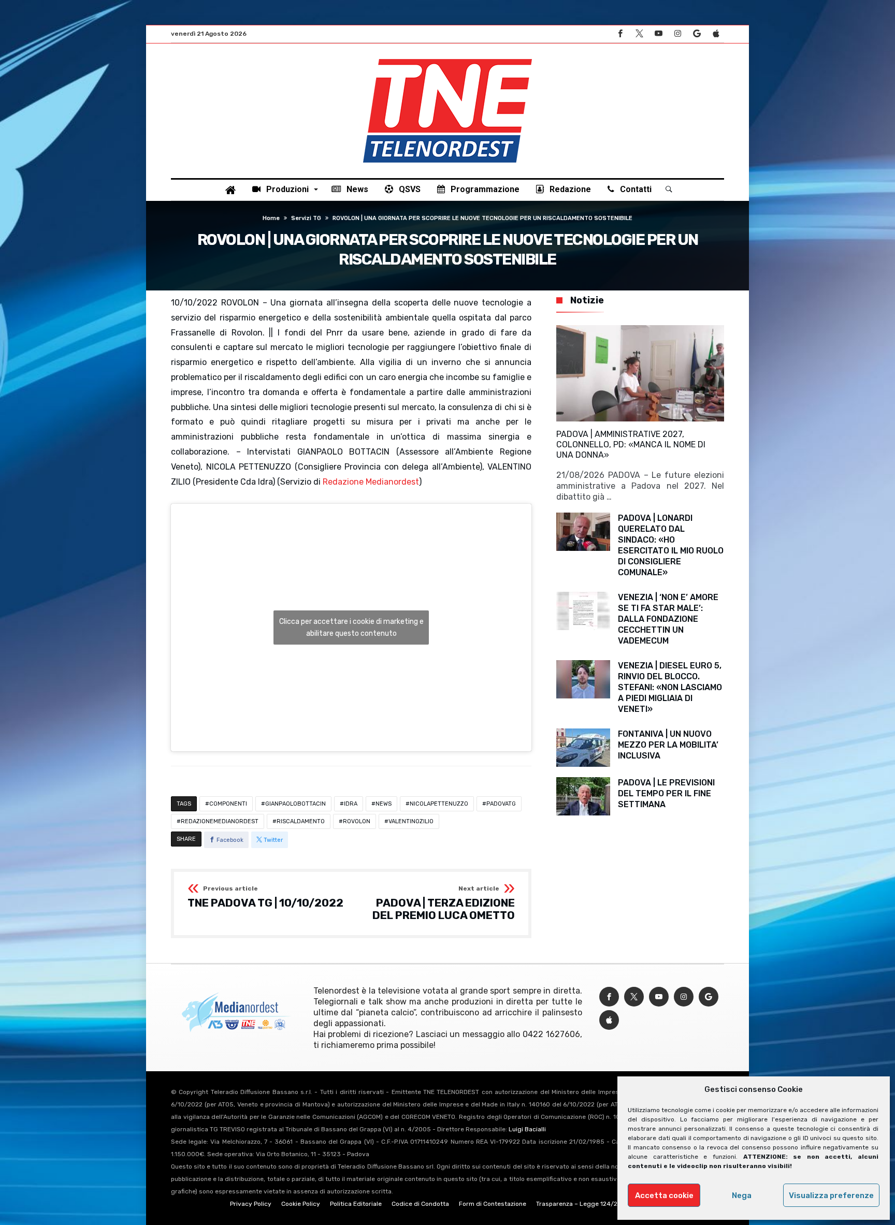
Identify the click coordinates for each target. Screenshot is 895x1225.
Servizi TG (306, 218)
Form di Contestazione (492, 1203)
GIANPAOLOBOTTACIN (295, 803)
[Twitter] (639, 33)
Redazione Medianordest (371, 482)
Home (271, 218)
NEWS (384, 803)
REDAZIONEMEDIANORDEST (219, 821)
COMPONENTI (228, 803)
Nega (742, 1195)
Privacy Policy (250, 1203)
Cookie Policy (300, 1203)
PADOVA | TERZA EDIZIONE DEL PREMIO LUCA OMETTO (443, 903)
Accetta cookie (664, 1195)
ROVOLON (356, 821)
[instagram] (677, 33)
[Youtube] (658, 33)
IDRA (350, 803)
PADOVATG (501, 803)
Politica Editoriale (356, 1203)
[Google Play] (696, 33)
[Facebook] (620, 33)
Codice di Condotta (420, 1203)
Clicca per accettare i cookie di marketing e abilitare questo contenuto (351, 627)
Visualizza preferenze (831, 1195)
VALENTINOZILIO (411, 821)
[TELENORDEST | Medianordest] (447, 59)
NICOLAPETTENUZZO (439, 803)
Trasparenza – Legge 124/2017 (581, 1203)
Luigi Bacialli (527, 1129)
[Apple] (716, 33)
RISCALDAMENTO (301, 821)
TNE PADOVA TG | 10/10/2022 (265, 897)
